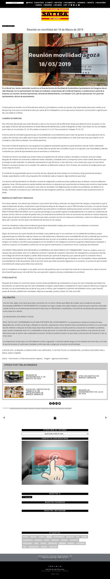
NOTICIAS (58, 3)
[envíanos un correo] (79, 5)
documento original (34, 358)
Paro (36, 543)
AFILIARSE (58, 5)
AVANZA (39, 5)
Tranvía (44, 547)
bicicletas (70, 537)
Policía (43, 543)
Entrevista (44, 408)
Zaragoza (68, 408)
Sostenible (80, 543)
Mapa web (55, 574)
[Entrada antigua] (106, 418)
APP (65, 5)
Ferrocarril (27, 543)
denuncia (38, 540)
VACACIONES (101, 3)
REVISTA (90, 3)
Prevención (52, 543)
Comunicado (27, 540)
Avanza (41, 537)
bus (21, 408)
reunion (62, 543)
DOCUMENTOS (69, 3)
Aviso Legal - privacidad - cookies (55, 571)
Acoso (25, 537)
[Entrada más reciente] (4, 418)
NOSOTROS (39, 3)
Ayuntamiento (14, 408)
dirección (31, 408)
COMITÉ (49, 3)
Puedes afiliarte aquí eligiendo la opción (55, 559)
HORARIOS (81, 3)
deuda (46, 540)
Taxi (24, 547)
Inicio (30, 3)
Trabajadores (59, 408)
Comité (25, 408)
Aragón (33, 537)
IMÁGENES (48, 5)
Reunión (51, 408)
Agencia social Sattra (60, 358)
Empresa (37, 408)
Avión (49, 537)
